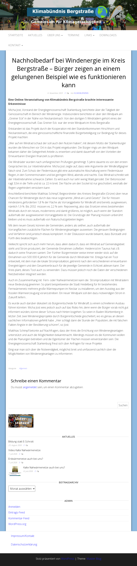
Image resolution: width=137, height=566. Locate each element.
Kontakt (14, 45)
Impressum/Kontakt (22, 536)
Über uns (54, 35)
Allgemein (23, 368)
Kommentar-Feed (18, 518)
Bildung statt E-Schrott (21, 441)
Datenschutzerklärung (24, 544)
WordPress (67, 558)
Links (88, 35)
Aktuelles (35, 35)
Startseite (15, 35)
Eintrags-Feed (16, 512)
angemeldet (30, 387)
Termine (73, 35)
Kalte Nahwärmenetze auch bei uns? (44, 467)
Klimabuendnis (81, 93)
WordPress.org (17, 524)
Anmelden (14, 507)
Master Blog (94, 558)
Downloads (108, 35)
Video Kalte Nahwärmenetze (24, 450)
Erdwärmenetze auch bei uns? (25, 458)
